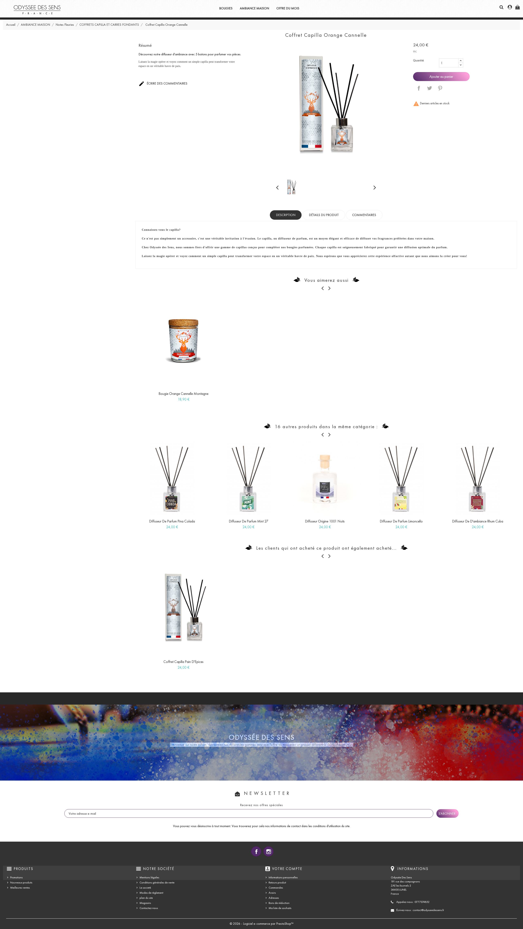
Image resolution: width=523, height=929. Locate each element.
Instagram (268, 851)
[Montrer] (179, 395)
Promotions (16, 877)
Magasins (145, 903)
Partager (419, 88)
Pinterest (440, 88)
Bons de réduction (279, 903)
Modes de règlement (151, 892)
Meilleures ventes (20, 887)
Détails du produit (324, 215)
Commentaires (364, 215)
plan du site (146, 898)
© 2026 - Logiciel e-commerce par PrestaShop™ (262, 924)
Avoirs (272, 892)
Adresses (274, 898)
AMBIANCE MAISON (254, 8)
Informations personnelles (283, 877)
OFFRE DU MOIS (287, 8)
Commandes (276, 887)
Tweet (429, 88)
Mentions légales (149, 877)
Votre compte (287, 869)
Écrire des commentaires (163, 84)
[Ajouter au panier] (170, 395)
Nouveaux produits (21, 882)
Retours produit (277, 882)
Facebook (256, 851)
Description (285, 215)
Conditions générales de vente (157, 882)
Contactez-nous (149, 908)
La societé (145, 887)
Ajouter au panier (441, 76)
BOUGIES (225, 8)
